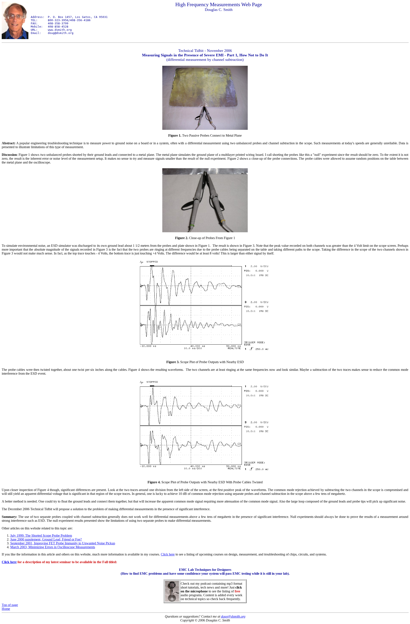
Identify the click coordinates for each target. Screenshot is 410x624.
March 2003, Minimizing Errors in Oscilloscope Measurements (52, 547)
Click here (168, 554)
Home (6, 609)
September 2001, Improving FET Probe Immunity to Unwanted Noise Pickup (62, 543)
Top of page (10, 605)
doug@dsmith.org (233, 616)
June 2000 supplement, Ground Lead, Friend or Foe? (46, 539)
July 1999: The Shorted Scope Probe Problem (41, 535)
